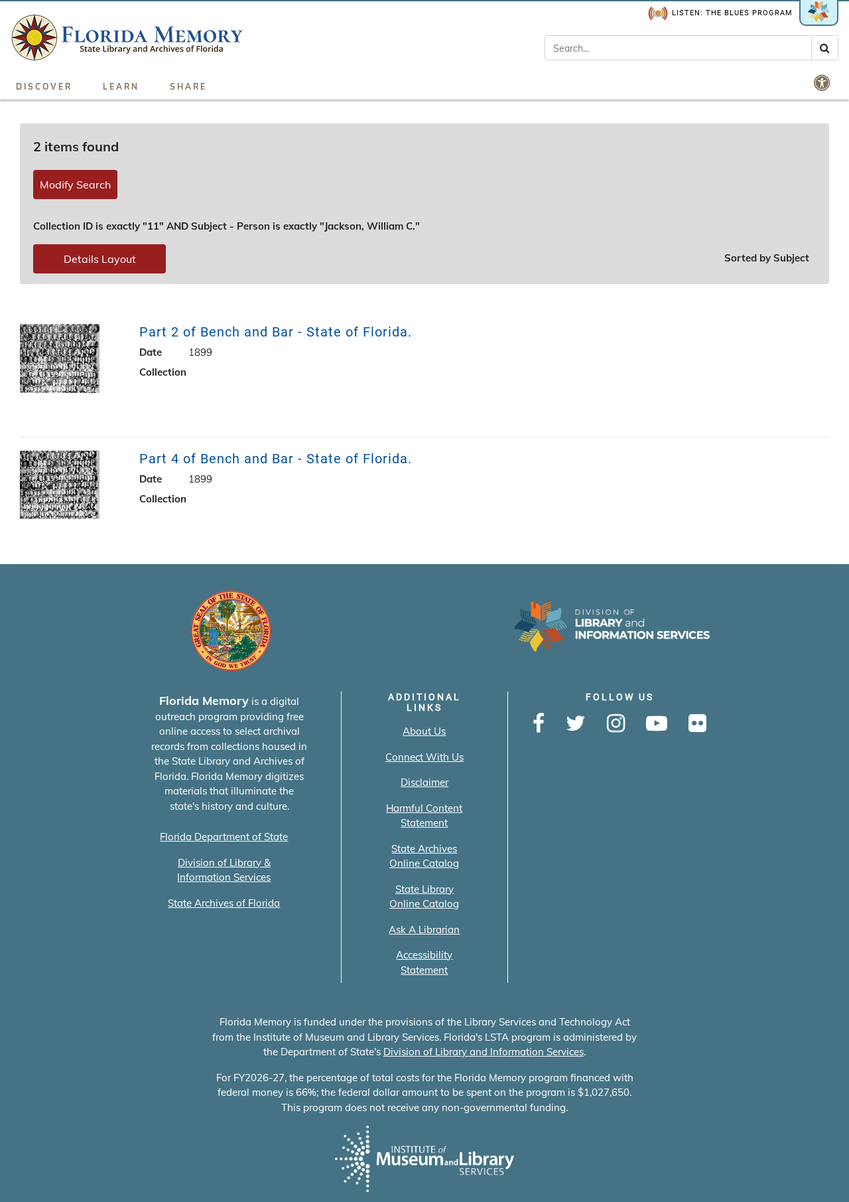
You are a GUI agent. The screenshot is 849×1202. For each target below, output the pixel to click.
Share (188, 87)
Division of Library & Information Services (224, 870)
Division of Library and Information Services (483, 1051)
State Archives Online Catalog (424, 856)
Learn (121, 87)
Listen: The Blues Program (732, 13)
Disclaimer (424, 782)
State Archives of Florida (224, 903)
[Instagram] (615, 724)
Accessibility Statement (424, 962)
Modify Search (75, 184)
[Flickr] (697, 724)
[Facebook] (538, 724)
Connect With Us (424, 757)
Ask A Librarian (424, 929)
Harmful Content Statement (424, 816)
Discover (44, 87)
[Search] (824, 47)
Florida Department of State (224, 836)
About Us (424, 731)
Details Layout (100, 258)
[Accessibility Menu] (823, 82)
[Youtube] (656, 724)
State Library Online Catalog (424, 897)
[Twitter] (575, 724)
